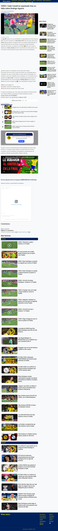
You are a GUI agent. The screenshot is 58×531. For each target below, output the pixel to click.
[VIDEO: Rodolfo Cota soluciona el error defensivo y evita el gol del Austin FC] (43, 41)
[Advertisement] (19, 60)
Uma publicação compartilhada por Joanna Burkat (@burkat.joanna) (16, 219)
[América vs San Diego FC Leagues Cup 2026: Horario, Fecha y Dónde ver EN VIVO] (43, 84)
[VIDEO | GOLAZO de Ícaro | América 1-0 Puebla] (10, 312)
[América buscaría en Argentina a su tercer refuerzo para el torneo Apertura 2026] (43, 92)
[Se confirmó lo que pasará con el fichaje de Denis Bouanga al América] (10, 448)
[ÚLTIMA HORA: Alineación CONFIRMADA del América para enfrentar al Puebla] (10, 360)
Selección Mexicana (41, 524)
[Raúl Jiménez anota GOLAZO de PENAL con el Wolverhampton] (10, 398)
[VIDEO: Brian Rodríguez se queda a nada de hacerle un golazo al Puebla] (10, 273)
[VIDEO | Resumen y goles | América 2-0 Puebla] (10, 245)
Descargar (21, 141)
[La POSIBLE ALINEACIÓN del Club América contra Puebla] (10, 427)
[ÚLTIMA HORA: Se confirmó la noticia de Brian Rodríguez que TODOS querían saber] (8, 112)
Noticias (51, 514)
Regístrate (19, 2)
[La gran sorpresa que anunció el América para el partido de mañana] (43, 56)
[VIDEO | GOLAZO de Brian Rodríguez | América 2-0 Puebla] (10, 283)
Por (5, 12)
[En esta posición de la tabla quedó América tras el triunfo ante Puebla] (10, 254)
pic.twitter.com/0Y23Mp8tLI (10, 95)
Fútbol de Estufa (43, 517)
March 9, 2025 (22, 97)
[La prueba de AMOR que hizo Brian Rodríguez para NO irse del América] (10, 331)
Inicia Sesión (14, 2)
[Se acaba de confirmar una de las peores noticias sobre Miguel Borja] (43, 34)
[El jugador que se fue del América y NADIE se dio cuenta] (8, 107)
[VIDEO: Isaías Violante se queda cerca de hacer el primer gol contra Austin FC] (43, 48)
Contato (24, 2)
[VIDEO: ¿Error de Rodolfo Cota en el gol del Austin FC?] (43, 63)
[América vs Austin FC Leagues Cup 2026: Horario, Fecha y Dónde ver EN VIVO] (43, 69)
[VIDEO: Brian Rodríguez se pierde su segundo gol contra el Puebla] (10, 264)
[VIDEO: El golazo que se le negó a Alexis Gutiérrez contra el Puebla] (8, 127)
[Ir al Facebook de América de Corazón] (32, 2)
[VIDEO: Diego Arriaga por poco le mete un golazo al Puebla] (8, 122)
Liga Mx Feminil (42, 521)
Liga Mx (41, 519)
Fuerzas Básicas (43, 516)
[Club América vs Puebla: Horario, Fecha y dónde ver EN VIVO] (8, 117)
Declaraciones (42, 514)
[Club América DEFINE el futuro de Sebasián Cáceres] (10, 408)
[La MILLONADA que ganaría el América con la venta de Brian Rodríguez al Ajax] (10, 468)
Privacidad (29, 2)
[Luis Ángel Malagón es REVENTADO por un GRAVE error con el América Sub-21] (10, 341)
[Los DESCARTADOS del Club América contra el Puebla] (10, 417)
